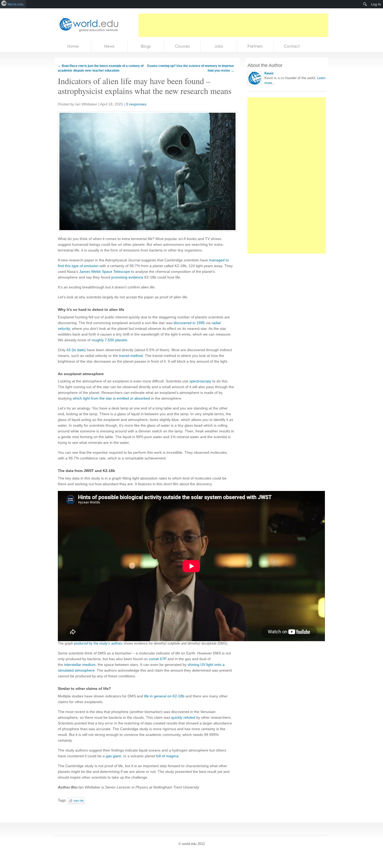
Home (73, 46)
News (109, 46)
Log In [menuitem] (376, 4)
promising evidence (127, 277)
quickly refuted (183, 717)
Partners (255, 46)
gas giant (113, 756)
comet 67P (157, 659)
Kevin (269, 73)
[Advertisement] (233, 25)
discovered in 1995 (189, 323)
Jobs (218, 46)
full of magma (167, 756)
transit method (131, 356)
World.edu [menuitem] (15, 4)
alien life (79, 800)
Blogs (146, 46)
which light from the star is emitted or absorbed (111, 398)
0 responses (136, 104)
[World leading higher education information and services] (87, 24)
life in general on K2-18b (164, 696)
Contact (292, 46)
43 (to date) (76, 350)
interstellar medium (80, 664)
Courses (182, 46)
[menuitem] (365, 4)
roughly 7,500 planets (109, 340)
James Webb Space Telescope (104, 271)
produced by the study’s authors (98, 643)
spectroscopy (200, 381)
